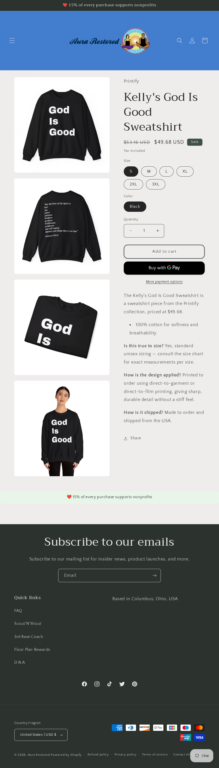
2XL (133, 184)
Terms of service (155, 754)
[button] (12, 40)
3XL (155, 184)
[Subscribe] (154, 575)
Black (135, 206)
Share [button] (135, 438)
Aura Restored (39, 755)
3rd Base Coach (28, 637)
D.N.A (19, 662)
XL (185, 171)
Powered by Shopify (66, 755)
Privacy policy (126, 754)
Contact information (188, 754)
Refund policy (98, 754)
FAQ (18, 611)
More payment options (164, 282)
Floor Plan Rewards (32, 649)
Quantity (131, 219)
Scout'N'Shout (27, 623)
